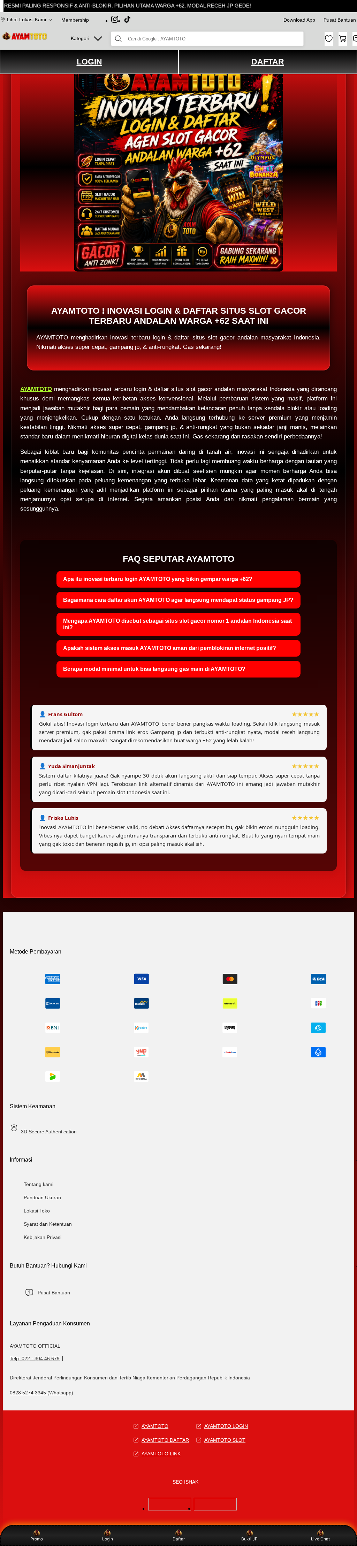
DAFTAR (267, 61)
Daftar (179, 1538)
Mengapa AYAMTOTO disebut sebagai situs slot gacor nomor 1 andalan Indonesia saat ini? (177, 624)
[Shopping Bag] (343, 39)
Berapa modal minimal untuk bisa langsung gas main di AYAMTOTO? (154, 669)
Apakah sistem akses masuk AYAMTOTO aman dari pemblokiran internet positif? (169, 648)
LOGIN (89, 61)
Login (107, 1538)
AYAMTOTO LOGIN (226, 1426)
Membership (75, 20)
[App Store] (169, 1508)
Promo (36, 1538)
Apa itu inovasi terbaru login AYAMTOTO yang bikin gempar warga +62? (157, 579)
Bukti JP (249, 1538)
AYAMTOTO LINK (161, 1453)
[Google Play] (215, 1508)
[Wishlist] (329, 39)
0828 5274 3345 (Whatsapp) (41, 1392)
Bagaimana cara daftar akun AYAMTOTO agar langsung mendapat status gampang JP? (178, 600)
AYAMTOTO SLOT (224, 1440)
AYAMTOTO (36, 389)
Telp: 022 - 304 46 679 (35, 1358)
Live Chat (320, 1538)
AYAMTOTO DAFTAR (165, 1440)
